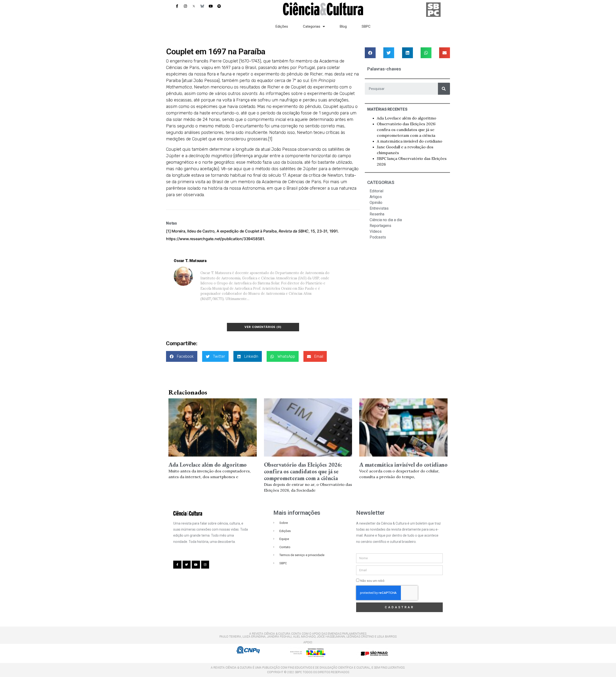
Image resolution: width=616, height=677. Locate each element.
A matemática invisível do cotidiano (409, 141)
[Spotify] (219, 6)
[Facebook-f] (176, 6)
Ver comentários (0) (263, 327)
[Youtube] (210, 6)
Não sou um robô (372, 581)
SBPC (366, 26)
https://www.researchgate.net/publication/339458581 (215, 238)
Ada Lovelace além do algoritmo (406, 118)
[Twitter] (187, 565)
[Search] (444, 89)
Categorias (311, 26)
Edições (282, 26)
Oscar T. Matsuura (190, 260)
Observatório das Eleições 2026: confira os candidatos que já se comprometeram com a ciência (406, 129)
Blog (343, 26)
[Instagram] (185, 6)
